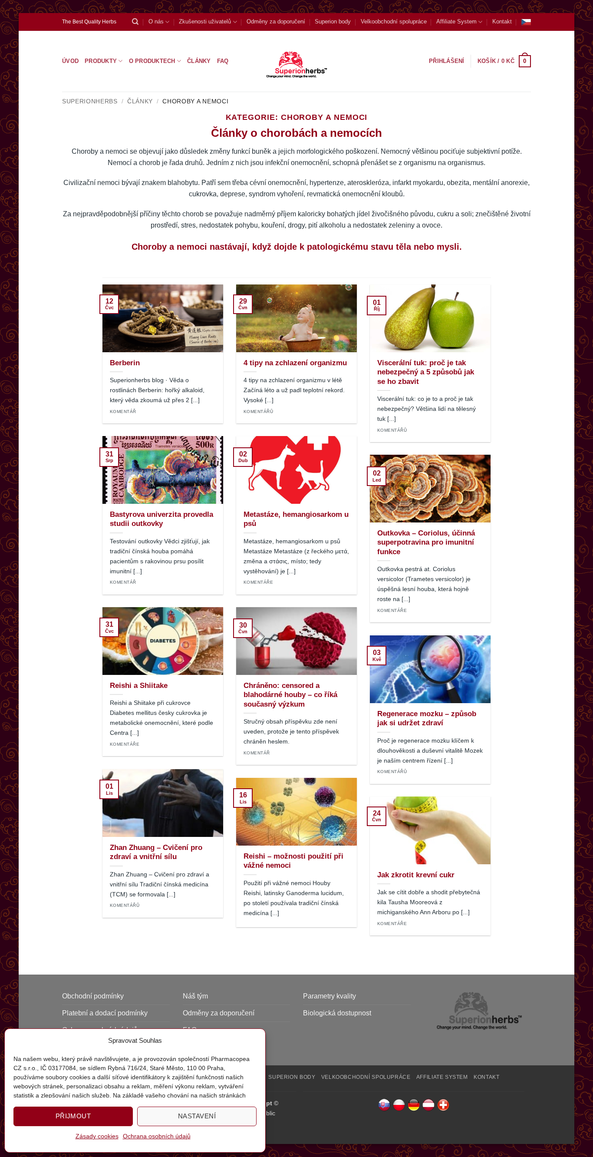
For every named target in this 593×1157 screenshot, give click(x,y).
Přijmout (73, 1116)
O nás (156, 21)
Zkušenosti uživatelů (205, 21)
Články (199, 61)
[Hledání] (135, 22)
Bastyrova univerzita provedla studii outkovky (161, 519)
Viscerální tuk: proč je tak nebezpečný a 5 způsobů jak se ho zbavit (425, 372)
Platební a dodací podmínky (105, 1013)
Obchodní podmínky (93, 996)
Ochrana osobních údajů (157, 1136)
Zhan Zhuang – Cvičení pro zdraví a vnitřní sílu (156, 852)
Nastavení (197, 1116)
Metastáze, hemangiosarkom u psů (296, 519)
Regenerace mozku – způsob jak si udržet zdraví (426, 718)
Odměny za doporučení (276, 21)
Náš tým (195, 996)
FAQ (223, 61)
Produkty (101, 61)
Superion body (333, 21)
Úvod (70, 61)
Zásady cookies (97, 1136)
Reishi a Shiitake (139, 685)
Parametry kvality (329, 996)
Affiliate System (456, 21)
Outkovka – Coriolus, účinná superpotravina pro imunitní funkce (426, 542)
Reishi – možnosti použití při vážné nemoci (293, 861)
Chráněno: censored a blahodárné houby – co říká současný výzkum (290, 694)
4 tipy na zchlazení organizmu (295, 363)
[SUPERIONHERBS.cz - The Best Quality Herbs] (296, 61)
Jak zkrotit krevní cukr (416, 875)
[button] (504, 61)
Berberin (125, 363)
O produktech (152, 61)
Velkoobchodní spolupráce (394, 21)
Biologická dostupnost (337, 1013)
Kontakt (502, 21)
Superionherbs (90, 101)
